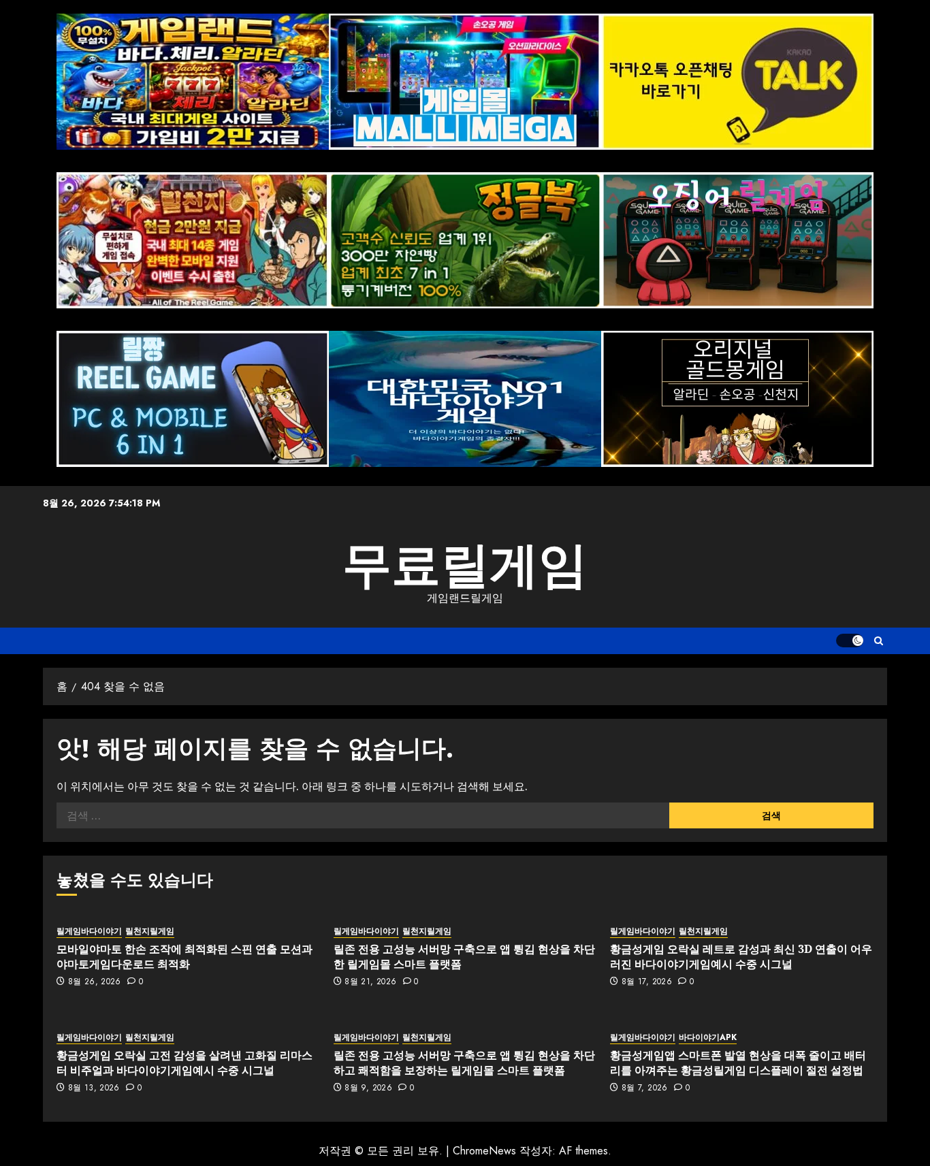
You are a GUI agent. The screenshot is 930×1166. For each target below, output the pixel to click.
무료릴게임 (465, 565)
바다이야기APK (708, 1037)
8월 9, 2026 (368, 1088)
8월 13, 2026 (94, 1088)
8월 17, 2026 (647, 982)
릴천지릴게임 (149, 931)
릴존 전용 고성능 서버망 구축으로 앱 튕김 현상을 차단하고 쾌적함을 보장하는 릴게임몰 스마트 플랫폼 (464, 1063)
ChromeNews (484, 1151)
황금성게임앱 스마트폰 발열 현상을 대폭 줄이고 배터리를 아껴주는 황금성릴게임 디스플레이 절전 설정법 (738, 1063)
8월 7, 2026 (645, 1088)
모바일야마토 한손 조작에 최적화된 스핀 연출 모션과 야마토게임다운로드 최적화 (184, 956)
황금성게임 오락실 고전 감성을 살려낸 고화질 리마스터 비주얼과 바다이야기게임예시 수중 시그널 (184, 1063)
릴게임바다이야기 (89, 931)
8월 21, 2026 (370, 982)
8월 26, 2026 (94, 982)
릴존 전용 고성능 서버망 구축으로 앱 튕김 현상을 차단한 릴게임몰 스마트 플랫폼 (464, 956)
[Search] (878, 641)
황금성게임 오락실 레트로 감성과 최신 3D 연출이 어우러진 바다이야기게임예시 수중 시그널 (741, 956)
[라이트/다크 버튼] (849, 640)
